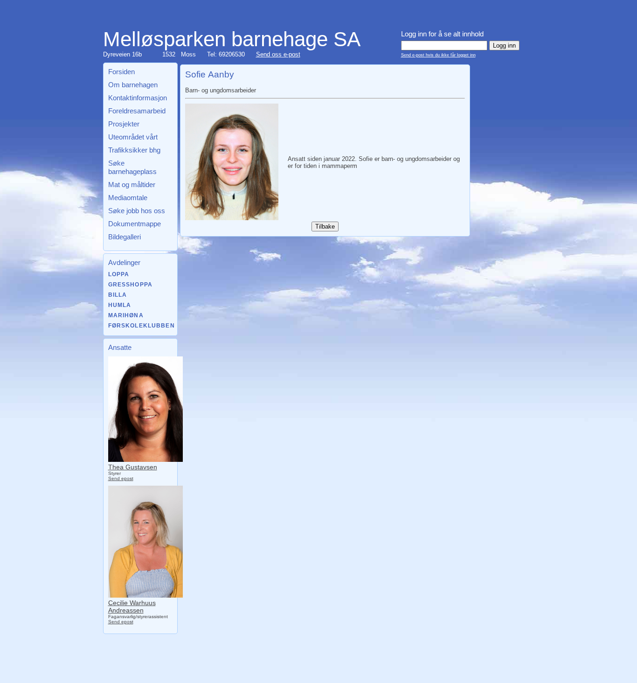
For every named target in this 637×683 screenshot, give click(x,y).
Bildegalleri (124, 237)
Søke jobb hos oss (136, 211)
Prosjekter (123, 124)
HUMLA (120, 305)
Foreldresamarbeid (137, 111)
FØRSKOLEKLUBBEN (141, 325)
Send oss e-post (278, 54)
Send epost (120, 478)
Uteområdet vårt (133, 137)
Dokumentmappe (134, 224)
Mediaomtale (127, 198)
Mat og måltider (131, 184)
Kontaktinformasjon (137, 98)
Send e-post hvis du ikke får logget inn (438, 55)
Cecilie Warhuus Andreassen (132, 606)
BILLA (117, 295)
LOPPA (119, 274)
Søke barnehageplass (132, 167)
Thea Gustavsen (132, 467)
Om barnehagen (133, 85)
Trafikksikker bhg (134, 150)
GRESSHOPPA (130, 284)
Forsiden (121, 72)
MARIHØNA (126, 315)
